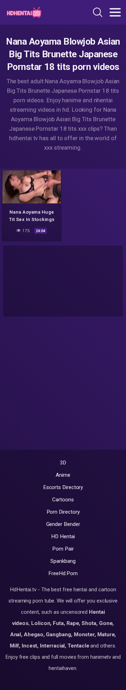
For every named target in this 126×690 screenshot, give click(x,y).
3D (63, 463)
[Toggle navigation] (115, 12)
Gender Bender (63, 524)
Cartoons (63, 499)
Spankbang (62, 561)
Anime (63, 475)
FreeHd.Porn (62, 573)
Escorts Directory (63, 487)
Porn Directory (63, 512)
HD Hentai (63, 536)
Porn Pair (63, 549)
